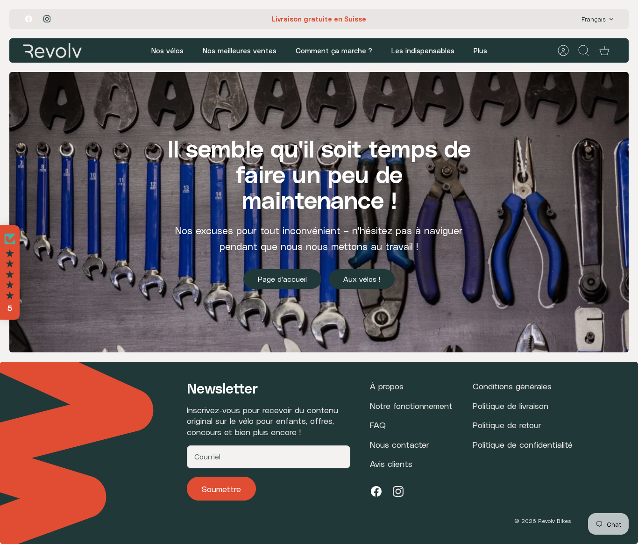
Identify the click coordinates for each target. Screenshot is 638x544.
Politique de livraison (510, 405)
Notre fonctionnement (411, 405)
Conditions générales (512, 386)
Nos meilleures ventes (239, 50)
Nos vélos (167, 50)
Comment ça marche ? (334, 50)
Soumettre (221, 489)
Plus (480, 50)
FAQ (378, 424)
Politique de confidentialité (523, 444)
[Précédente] (219, 19)
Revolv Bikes (554, 520)
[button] (10, 272)
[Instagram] (47, 19)
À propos (387, 386)
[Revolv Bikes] (52, 50)
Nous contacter (399, 444)
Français (593, 18)
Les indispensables (422, 50)
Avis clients (391, 463)
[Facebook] (29, 19)
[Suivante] (419, 19)
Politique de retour (507, 424)
